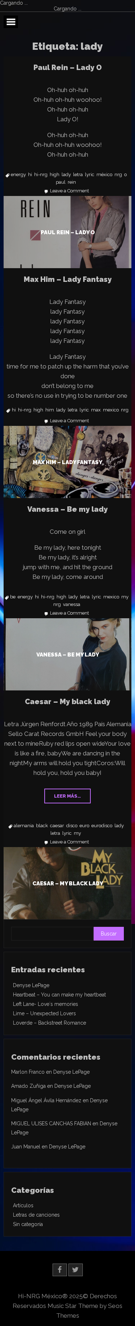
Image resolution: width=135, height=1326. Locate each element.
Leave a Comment (69, 191)
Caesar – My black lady (67, 701)
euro (84, 825)
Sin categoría (28, 1224)
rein (72, 182)
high (54, 174)
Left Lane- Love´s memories (45, 1004)
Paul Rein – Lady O (67, 67)
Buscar (109, 934)
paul (61, 182)
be (12, 596)
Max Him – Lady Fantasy (68, 279)
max (96, 410)
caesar (57, 825)
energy (18, 174)
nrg (118, 174)
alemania (24, 825)
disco (71, 825)
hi (30, 174)
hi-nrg (41, 174)
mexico (111, 410)
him (49, 410)
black (42, 825)
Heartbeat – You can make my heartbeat (59, 995)
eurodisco (101, 825)
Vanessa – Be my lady (67, 509)
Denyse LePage (31, 985)
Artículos (23, 1205)
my (125, 596)
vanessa (71, 604)
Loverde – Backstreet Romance (49, 1023)
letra (78, 174)
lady (66, 174)
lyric (89, 174)
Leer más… (67, 796)
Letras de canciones (36, 1215)
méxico (104, 174)
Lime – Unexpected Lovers (44, 1013)
